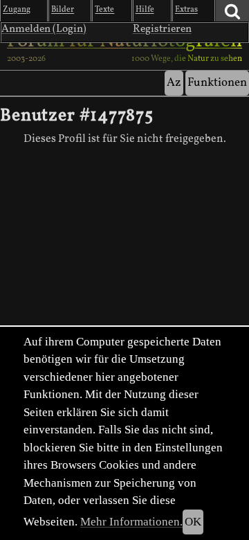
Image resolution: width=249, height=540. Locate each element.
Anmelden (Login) (43, 29)
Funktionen (217, 83)
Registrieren (162, 29)
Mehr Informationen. (131, 521)
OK (193, 521)
